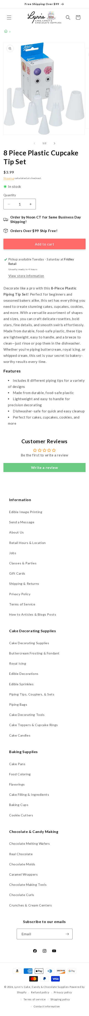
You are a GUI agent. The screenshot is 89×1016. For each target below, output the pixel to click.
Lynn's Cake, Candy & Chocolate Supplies (41, 986)
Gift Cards (17, 573)
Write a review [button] (44, 467)
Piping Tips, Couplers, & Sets (31, 694)
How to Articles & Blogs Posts (32, 614)
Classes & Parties (23, 563)
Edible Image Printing (25, 512)
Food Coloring (20, 774)
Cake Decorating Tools (27, 715)
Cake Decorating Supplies (29, 643)
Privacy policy (63, 992)
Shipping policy (60, 999)
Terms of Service (22, 604)
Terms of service (35, 999)
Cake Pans (17, 764)
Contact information (47, 1006)
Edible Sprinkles (21, 684)
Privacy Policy (19, 594)
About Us (16, 532)
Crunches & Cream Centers (30, 905)
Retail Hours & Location (27, 543)
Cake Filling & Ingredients (29, 794)
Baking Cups (19, 805)
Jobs (12, 553)
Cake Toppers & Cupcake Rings (33, 725)
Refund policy (40, 992)
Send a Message (21, 522)
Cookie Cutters (21, 815)
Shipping (8, 178)
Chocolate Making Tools (28, 884)
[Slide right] (55, 143)
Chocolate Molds (22, 864)
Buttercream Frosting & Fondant (34, 653)
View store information (26, 276)
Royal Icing (17, 663)
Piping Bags (18, 704)
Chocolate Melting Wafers (29, 843)
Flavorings (17, 784)
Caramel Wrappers (23, 874)
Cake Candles (19, 735)
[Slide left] (34, 143)
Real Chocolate (21, 854)
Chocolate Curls (21, 895)
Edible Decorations (24, 674)
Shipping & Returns (24, 583)
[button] (9, 17)
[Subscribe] (67, 934)
